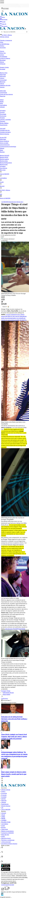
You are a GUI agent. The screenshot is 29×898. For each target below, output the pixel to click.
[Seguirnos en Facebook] (2, 848)
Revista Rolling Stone (6, 163)
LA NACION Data (4, 44)
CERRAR (2, 1)
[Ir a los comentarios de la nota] (4, 297)
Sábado (2, 148)
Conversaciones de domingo (8, 146)
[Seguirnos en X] (2, 852)
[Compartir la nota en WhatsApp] (4, 300)
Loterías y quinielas (5, 119)
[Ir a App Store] (5, 870)
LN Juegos (3, 110)
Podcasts (2, 121)
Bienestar (2, 82)
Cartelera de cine (5, 130)
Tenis (1, 103)
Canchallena (3, 105)
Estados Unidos (4, 67)
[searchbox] (14, 32)
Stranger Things (5, 691)
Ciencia (2, 83)
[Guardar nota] (2, 297)
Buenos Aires (3, 73)
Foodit (3, 22)
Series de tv (19, 202)
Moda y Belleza (4, 123)
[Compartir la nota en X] (4, 304)
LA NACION (4, 202)
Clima (1, 42)
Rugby (2, 101)
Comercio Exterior (5, 58)
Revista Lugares (4, 159)
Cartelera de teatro (5, 132)
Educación (3, 76)
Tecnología (3, 114)
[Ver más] (2, 696)
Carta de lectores (5, 145)
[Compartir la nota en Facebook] (2, 304)
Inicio (3, 17)
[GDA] (5, 890)
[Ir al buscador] (2, 11)
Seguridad (3, 74)
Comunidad (3, 80)
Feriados (2, 118)
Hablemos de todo (5, 85)
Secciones (4, 19)
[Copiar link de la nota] (2, 302)
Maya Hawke (6, 694)
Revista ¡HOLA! (4, 157)
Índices (2, 62)
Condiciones (4, 885)
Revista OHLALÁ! (4, 155)
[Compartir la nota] (2, 300)
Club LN (4, 24)
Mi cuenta (4, 26)
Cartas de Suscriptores (6, 94)
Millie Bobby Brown (8, 692)
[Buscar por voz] (26, 31)
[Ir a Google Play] (5, 867)
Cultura (2, 78)
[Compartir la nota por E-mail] (6, 304)
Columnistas (3, 92)
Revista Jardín (4, 164)
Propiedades (3, 56)
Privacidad (11, 885)
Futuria (2, 51)
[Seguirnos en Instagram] (2, 857)
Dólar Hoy (3, 53)
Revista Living (4, 161)
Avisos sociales (4, 143)
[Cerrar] (25, 29)
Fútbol (2, 100)
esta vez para (15, 629)
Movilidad (3, 60)
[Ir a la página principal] (14, 15)
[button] (14, 113)
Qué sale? (2, 128)
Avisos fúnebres (4, 141)
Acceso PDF (3, 137)
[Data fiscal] (2, 895)
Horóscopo (3, 116)
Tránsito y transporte (6, 40)
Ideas (1, 150)
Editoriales (3, 91)
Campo (2, 55)
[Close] (2, 778)
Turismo (2, 112)
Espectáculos (12, 202)
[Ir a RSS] (2, 861)
